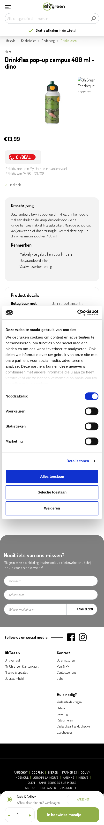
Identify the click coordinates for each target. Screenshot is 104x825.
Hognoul (22, 777)
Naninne (68, 777)
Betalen (62, 708)
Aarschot (21, 772)
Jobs (60, 678)
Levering (62, 714)
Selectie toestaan (52, 492)
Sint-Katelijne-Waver (40, 787)
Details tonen (78, 461)
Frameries (69, 772)
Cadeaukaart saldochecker (74, 726)
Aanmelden (85, 609)
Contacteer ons (66, 672)
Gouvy (85, 772)
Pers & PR (63, 666)
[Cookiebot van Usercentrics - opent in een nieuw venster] (77, 312)
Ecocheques (64, 732)
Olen (31, 782)
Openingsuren (66, 660)
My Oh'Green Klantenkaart (21, 666)
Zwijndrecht (69, 787)
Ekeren (53, 772)
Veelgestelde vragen (69, 702)
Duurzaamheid (14, 678)
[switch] (91, 411)
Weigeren (52, 508)
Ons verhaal (12, 660)
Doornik (38, 772)
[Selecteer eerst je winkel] (83, 799)
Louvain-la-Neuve (45, 777)
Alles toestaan (52, 476)
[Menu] (8, 6)
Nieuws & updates (16, 672)
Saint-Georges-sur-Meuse (57, 782)
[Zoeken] (93, 18)
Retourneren (65, 720)
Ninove (83, 777)
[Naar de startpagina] (54, 6)
